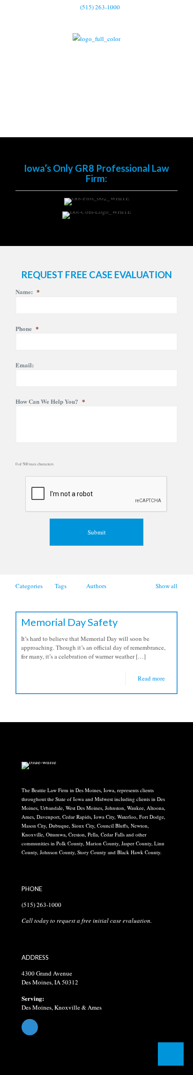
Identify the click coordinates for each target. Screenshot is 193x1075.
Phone (27, 329)
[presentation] (96, 494)
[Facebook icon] (96, 19)
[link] (39, 765)
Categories (29, 586)
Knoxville (67, 1007)
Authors (96, 586)
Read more (151, 678)
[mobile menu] (180, 46)
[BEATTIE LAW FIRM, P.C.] (96, 38)
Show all (167, 586)
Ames (95, 1007)
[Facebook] (96, 1027)
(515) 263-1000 (100, 7)
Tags (61, 586)
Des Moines (37, 1007)
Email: (24, 365)
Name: (27, 292)
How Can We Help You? (50, 402)
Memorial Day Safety (69, 622)
